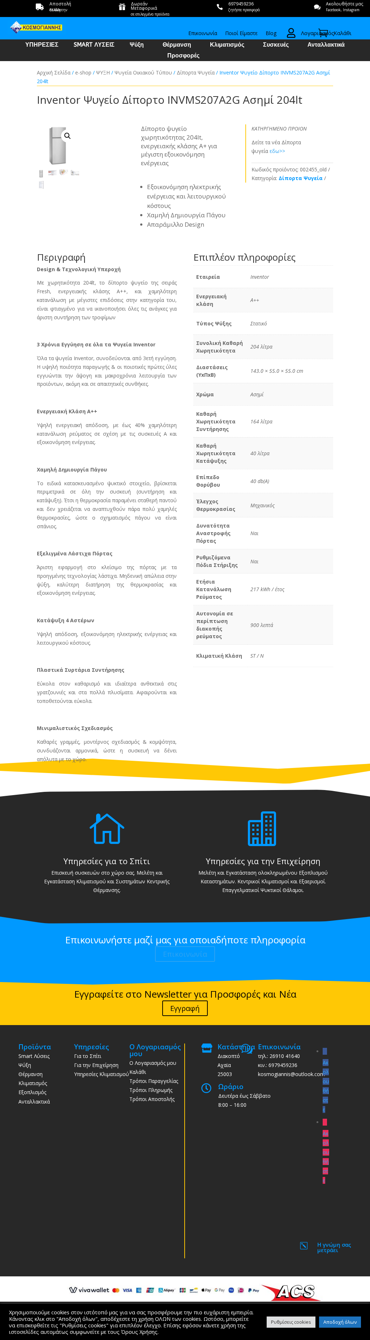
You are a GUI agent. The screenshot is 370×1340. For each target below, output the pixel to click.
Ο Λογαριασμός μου (152, 1062)
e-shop (83, 72)
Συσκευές (276, 45)
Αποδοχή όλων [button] (340, 1322)
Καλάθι (137, 1071)
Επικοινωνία (202, 34)
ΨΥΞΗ (103, 72)
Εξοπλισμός (32, 1092)
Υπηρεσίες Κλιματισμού (101, 1074)
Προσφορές (183, 56)
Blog (271, 34)
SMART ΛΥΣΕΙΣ (94, 45)
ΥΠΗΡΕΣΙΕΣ (42, 45)
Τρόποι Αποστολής (152, 1099)
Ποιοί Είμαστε (241, 34)
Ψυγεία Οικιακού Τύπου (143, 72)
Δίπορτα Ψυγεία (196, 72)
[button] (67, 135)
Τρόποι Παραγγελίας (153, 1080)
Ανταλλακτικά (326, 45)
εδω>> (277, 151)
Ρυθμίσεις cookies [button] (291, 1322)
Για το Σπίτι (87, 1056)
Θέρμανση (177, 45)
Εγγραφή (185, 1008)
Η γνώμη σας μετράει (334, 1247)
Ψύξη (137, 45)
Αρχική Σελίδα (53, 72)
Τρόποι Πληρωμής (150, 1090)
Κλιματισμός (227, 45)
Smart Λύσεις (34, 1056)
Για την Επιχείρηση (96, 1065)
